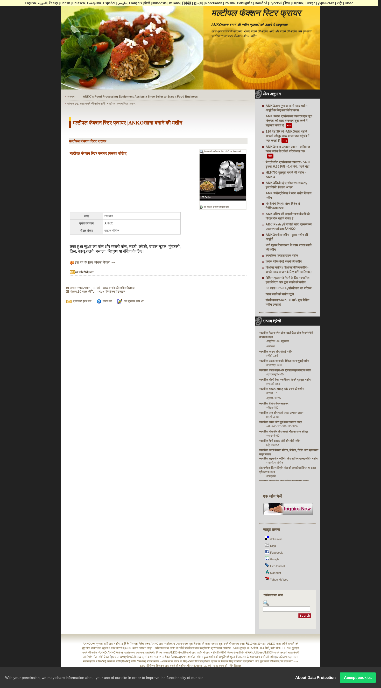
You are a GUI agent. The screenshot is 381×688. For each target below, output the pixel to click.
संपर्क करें (107, 301)
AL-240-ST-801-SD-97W (282, 426)
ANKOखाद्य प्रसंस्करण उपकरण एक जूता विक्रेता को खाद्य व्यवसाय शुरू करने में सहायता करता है (289, 120)
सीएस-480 (272, 407)
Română (261, 3)
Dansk (65, 3)
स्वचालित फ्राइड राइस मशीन (282, 255)
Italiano (174, 3)
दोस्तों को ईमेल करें (82, 301)
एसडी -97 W (274, 398)
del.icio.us (276, 539)
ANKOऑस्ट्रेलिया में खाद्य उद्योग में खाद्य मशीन (192, 652)
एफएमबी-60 (273, 435)
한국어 (198, 3)
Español (109, 3)
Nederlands (213, 3)
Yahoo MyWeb (278, 579)
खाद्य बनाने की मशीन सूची (280, 294)
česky (53, 3)
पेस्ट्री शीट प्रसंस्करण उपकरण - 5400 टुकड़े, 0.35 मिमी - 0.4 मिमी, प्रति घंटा (240, 648)
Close (349, 3)
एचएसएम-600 (274, 365)
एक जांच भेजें (81, 271)
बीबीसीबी (271, 346)
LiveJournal (277, 566)
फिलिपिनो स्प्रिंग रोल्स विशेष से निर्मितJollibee (240, 652)
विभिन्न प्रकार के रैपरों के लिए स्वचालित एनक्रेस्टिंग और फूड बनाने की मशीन (241, 661)
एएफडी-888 (273, 383)
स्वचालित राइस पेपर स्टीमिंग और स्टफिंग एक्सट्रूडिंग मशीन (288, 458)
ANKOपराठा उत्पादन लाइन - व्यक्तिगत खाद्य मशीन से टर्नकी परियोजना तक (162, 648)
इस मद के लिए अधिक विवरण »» (95, 262)
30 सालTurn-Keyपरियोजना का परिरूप (289, 288)
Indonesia (159, 3)
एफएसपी (271, 476)
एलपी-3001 (273, 416)
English (30, 3)
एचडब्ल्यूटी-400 (275, 374)
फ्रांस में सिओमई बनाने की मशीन (284, 261)
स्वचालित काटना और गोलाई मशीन (275, 351)
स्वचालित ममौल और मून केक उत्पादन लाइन (280, 422)
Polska (230, 3)
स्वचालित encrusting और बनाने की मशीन (281, 388)
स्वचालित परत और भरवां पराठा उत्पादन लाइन (281, 412)
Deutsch (78, 3)
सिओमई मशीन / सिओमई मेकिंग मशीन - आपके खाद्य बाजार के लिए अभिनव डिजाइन (162, 661)
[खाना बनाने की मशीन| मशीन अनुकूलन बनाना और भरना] (288, 514)
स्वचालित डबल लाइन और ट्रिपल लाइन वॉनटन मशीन (285, 370)
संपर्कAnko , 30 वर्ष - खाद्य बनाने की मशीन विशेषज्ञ (106, 288)
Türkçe (310, 3)
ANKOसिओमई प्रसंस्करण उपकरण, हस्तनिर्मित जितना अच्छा (138, 652)
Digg (272, 545)
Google (274, 559)
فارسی (122, 3)
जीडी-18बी (272, 355)
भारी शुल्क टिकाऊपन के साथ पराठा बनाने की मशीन (250, 656)
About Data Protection (315, 677)
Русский (276, 3)
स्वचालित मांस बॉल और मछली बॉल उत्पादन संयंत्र (283, 431)
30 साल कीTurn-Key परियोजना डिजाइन (101, 291)
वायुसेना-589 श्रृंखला (278, 341)
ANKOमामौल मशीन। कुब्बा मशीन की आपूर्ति (203, 656)
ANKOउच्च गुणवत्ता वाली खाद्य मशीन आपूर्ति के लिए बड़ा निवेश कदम (116, 643)
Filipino (297, 3)
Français (135, 3)
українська (326, 3)
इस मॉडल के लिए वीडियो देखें (216, 207)
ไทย (287, 3)
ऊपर (91, 271)
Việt (339, 3)
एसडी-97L (272, 393)
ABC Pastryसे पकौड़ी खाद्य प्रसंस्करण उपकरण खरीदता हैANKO (146, 656)
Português (244, 3)
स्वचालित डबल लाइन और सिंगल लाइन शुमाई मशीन (284, 360)
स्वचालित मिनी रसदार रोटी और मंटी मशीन (279, 440)
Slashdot (275, 572)
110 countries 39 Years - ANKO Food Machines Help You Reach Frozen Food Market (139, 96)
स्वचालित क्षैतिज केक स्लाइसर (273, 403)
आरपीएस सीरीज (275, 462)
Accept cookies (358, 677)
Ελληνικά (94, 3)
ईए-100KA (273, 444)
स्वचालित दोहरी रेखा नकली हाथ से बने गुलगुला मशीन (285, 379)
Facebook (276, 552)
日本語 (186, 3)
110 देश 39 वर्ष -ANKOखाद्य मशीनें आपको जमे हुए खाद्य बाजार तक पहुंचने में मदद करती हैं (287, 136)
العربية (42, 3)
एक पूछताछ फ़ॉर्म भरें (134, 301)
